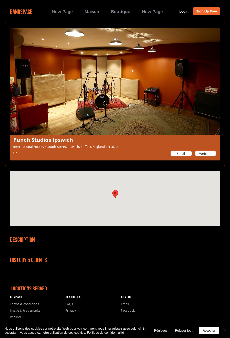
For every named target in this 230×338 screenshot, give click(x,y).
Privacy (70, 310)
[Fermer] (224, 330)
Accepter (209, 330)
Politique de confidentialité (105, 332)
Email (125, 304)
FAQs (69, 304)
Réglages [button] (161, 330)
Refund (15, 317)
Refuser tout (183, 330)
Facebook (128, 310)
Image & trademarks (25, 310)
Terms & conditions (24, 304)
